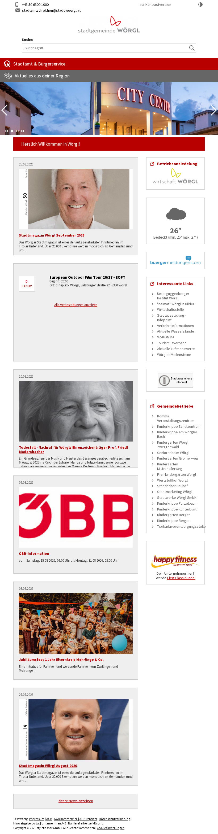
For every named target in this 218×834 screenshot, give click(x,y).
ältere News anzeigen (75, 800)
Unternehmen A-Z (53, 823)
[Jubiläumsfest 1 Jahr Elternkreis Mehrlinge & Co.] (76, 623)
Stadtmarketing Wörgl (174, 491)
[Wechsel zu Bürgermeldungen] (175, 260)
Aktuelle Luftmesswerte (176, 348)
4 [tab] (22, 131)
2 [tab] (12, 131)
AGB (49, 819)
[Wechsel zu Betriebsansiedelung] (175, 175)
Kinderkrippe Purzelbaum (177, 503)
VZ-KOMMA (165, 337)
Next (214, 110)
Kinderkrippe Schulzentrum (178, 426)
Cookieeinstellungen (110, 828)
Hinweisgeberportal (26, 823)
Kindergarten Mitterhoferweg (169, 466)
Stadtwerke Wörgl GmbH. (177, 497)
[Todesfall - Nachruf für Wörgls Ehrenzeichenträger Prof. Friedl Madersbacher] (76, 411)
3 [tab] (17, 131)
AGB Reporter (88, 819)
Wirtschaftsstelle (170, 309)
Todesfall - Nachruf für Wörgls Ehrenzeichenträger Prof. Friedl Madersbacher (73, 449)
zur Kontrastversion (155, 4)
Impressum (36, 819)
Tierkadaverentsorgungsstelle (181, 526)
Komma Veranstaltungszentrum (175, 418)
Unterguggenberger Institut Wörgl (173, 295)
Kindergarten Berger (173, 514)
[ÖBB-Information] (76, 517)
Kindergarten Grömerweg (177, 458)
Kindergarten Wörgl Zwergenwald (172, 444)
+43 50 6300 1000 (35, 4)
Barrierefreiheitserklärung (85, 823)
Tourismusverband (172, 342)
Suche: (27, 39)
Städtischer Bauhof (172, 485)
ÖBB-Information (34, 553)
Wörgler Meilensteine (174, 354)
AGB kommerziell (66, 819)
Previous (4, 110)
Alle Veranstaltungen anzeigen (75, 305)
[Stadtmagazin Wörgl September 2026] (76, 199)
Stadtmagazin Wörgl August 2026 (48, 765)
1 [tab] (6, 131)
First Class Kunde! (181, 577)
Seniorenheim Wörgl (173, 452)
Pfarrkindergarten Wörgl (176, 474)
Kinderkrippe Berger (173, 520)
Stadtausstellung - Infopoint (171, 317)
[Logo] (109, 25)
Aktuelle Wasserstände (175, 331)
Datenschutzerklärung (114, 819)
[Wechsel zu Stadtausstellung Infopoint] (175, 380)
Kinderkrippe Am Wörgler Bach (177, 434)
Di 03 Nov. (27, 283)
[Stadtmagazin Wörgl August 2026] (76, 729)
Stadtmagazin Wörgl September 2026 (51, 235)
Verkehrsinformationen (175, 325)
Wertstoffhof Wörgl (172, 480)
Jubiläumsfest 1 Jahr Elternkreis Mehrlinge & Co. (61, 659)
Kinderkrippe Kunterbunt (176, 509)
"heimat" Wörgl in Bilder (175, 304)
